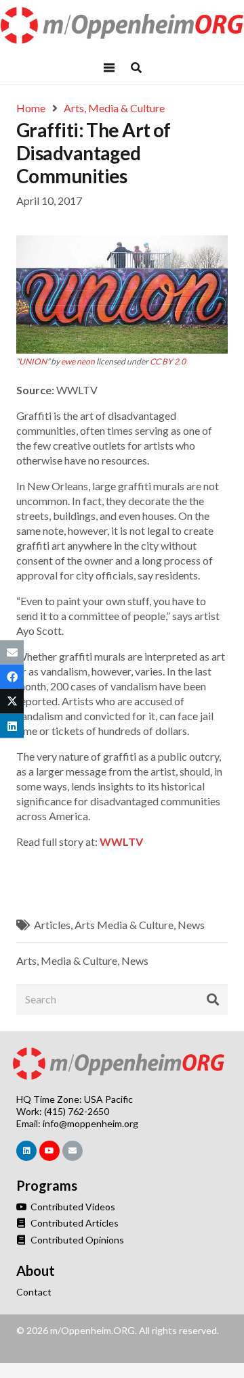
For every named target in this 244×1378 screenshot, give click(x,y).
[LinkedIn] (26, 1151)
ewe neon (78, 361)
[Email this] (12, 652)
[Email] (72, 1151)
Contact (34, 1292)
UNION (33, 361)
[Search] (213, 999)
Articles (52, 924)
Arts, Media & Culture (66, 960)
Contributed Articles (73, 1223)
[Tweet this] (12, 701)
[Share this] (12, 677)
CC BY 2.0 (168, 361)
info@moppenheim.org (90, 1123)
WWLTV (121, 841)
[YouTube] (49, 1151)
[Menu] (109, 68)
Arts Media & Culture (124, 924)
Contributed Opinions (76, 1239)
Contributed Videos (71, 1206)
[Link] (122, 25)
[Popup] (136, 68)
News (191, 924)
